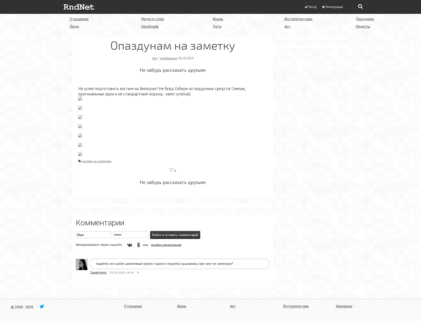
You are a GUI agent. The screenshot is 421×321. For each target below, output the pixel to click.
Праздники (365, 18)
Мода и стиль (152, 18)
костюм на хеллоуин (96, 161)
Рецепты (363, 26)
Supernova (98, 272)
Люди (74, 26)
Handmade (150, 26)
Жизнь (218, 18)
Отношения (78, 18)
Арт (287, 26)
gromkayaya (168, 58)
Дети (217, 26)
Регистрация (334, 7)
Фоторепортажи (298, 18)
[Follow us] (41, 306)
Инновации (344, 306)
